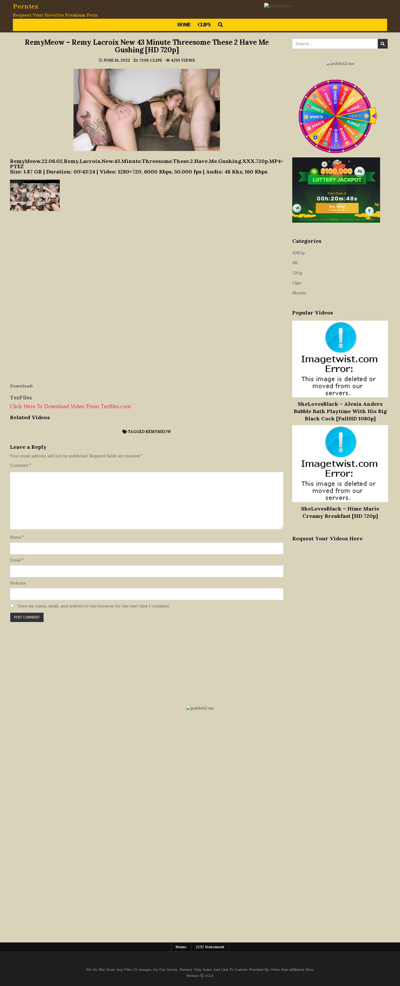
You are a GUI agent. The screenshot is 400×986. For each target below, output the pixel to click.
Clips (204, 24)
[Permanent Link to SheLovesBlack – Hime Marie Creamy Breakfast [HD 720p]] (340, 463)
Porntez (25, 6)
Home (184, 24)
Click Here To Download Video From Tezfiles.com (70, 406)
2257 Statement (210, 946)
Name (17, 537)
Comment (20, 465)
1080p (298, 253)
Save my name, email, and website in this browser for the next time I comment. (94, 606)
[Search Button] (220, 25)
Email (16, 560)
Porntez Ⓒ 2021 (200, 976)
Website (17, 583)
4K (295, 263)
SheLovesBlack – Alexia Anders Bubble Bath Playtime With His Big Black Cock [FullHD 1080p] (340, 411)
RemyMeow (158, 431)
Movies (299, 293)
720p (143, 60)
